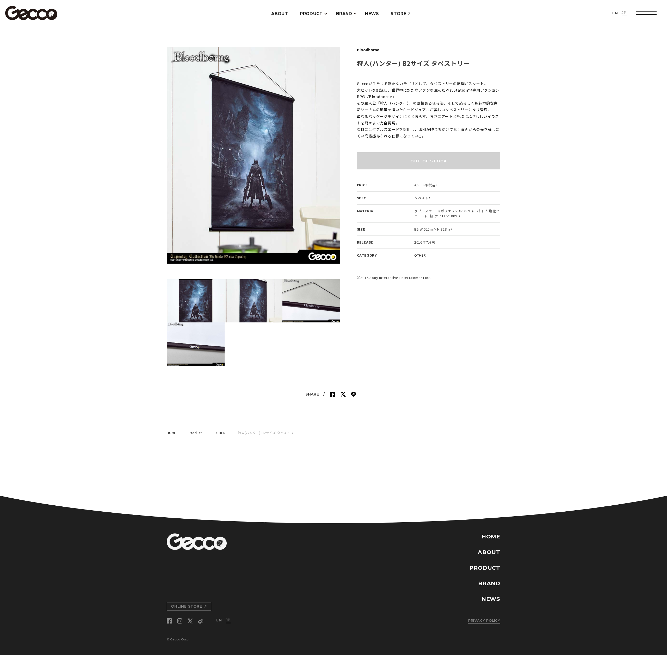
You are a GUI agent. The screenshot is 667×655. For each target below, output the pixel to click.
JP (624, 12)
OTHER (420, 255)
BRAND (344, 13)
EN (615, 13)
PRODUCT (311, 13)
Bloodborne (368, 49)
